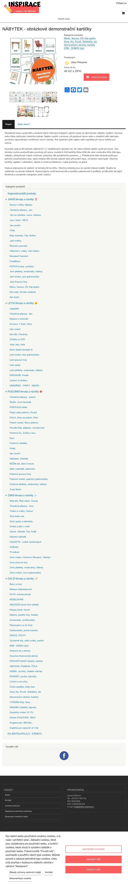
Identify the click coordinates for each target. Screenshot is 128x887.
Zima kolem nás (17, 516)
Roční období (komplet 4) (21, 350)
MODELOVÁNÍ (16, 599)
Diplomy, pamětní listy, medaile (24, 615)
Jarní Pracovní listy (18, 282)
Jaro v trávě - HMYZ (19, 220)
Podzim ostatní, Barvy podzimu (24, 422)
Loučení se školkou (18, 380)
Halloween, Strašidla (19, 459)
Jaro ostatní (15, 225)
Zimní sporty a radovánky (21, 521)
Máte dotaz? (24, 124)
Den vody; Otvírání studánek (23, 292)
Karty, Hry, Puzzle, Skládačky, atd (80, 41)
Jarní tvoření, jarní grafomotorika (24, 276)
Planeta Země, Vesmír (20, 610)
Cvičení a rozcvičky (19, 681)
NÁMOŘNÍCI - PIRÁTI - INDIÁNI (24, 385)
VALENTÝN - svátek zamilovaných (25, 542)
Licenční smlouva (12, 805)
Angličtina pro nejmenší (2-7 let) (24, 728)
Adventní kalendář (18, 537)
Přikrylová (82, 62)
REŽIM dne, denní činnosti (22, 464)
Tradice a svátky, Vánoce (21, 511)
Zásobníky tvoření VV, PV (21, 712)
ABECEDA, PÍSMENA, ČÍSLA (23, 666)
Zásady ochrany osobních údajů (25, 872)
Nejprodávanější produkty (22, 193)
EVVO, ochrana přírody (20, 594)
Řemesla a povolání (19, 246)
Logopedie (14, 308)
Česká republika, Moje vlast (22, 687)
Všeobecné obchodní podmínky (18, 811)
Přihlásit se (121, 3)
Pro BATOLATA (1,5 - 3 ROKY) (25, 733)
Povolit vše (93, 869)
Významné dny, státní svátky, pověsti (27, 640)
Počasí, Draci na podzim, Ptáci (24, 417)
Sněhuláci (14, 547)
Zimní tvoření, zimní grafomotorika (25, 573)
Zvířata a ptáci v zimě (20, 526)
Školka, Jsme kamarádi (20, 402)
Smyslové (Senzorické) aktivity (24, 656)
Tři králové (14, 552)
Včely (12, 230)
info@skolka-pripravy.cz (84, 806)
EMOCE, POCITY (18, 635)
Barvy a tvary (16, 584)
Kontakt (8, 800)
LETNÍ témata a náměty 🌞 (22, 303)
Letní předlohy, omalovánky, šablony (26, 370)
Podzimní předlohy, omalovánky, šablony (28, 484)
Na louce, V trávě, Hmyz (21, 324)
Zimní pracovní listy (19, 562)
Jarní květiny (15, 241)
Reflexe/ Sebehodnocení (21, 589)
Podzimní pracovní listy (20, 474)
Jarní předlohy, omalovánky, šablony (26, 271)
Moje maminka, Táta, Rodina (23, 235)
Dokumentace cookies (20, 878)
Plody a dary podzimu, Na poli (23, 412)
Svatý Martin (15, 489)
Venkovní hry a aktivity (20, 651)
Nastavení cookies (93, 849)
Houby (12, 448)
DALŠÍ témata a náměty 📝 (23, 578)
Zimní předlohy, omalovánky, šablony (26, 567)
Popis (8, 124)
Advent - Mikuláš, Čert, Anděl (23, 531)
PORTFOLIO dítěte (18, 407)
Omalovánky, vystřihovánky (22, 620)
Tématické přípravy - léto (21, 314)
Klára (73, 62)
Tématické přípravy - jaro (21, 210)
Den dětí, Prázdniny (19, 334)
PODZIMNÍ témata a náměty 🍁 (25, 391)
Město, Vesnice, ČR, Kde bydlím (80, 38)
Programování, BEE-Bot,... (22, 723)
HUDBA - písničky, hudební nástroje (26, 671)
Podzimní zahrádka (18, 443)
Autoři (7, 794)
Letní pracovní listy (18, 360)
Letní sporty (15, 365)
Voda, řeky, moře (17, 344)
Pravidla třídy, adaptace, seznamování (27, 428)
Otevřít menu (64, 19)
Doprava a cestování (19, 319)
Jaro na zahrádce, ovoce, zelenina (25, 215)
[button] (33, 89)
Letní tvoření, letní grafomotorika (24, 355)
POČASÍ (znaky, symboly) (22, 266)
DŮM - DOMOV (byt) (74, 48)
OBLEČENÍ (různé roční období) (24, 605)
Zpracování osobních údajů (16, 816)
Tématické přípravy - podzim (23, 397)
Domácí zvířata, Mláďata (21, 205)
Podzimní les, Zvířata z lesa (22, 433)
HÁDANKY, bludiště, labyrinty (23, 707)
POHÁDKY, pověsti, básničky (23, 676)
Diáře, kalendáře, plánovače (22, 469)
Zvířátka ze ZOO (17, 339)
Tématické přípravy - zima (21, 506)
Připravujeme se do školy (21, 625)
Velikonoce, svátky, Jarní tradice (24, 251)
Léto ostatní (15, 329)
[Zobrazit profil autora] (67, 65)
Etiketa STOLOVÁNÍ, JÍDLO (22, 717)
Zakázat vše (93, 859)
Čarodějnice (15, 261)
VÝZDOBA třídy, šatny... (21, 702)
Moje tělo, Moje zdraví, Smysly (24, 501)
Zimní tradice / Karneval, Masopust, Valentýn (30, 557)
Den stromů (15, 453)
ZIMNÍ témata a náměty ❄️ (22, 495)
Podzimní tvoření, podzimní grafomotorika (29, 479)
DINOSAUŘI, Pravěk (19, 375)
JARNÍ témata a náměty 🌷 (23, 199)
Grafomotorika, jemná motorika (24, 630)
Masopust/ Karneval (19, 256)
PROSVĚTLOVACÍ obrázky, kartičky (26, 661)
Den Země (14, 297)
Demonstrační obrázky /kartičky (79, 44)
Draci (12, 438)
